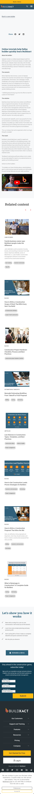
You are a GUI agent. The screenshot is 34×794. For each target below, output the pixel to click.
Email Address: (6, 689)
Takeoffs (7, 267)
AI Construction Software (11, 310)
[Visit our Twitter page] (12, 770)
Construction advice (9, 443)
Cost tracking (8, 262)
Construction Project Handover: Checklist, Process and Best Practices (16, 352)
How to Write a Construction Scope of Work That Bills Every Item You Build (16, 304)
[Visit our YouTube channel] (22, 770)
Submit (23, 696)
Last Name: (5, 684)
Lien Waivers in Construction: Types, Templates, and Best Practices (15, 437)
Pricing (17, 740)
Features (17, 729)
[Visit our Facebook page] (3, 770)
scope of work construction (11, 314)
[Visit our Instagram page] (7, 770)
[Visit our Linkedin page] (26, 770)
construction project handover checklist (14, 358)
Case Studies (9, 237)
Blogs (7, 298)
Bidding (7, 399)
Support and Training (17, 724)
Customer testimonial (19, 262)
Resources (17, 735)
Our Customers (17, 718)
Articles (7, 431)
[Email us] (17, 770)
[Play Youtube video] (17, 182)
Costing (13, 399)
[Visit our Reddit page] (31, 770)
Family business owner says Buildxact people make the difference (15, 243)
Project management (10, 447)
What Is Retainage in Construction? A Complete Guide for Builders (16, 585)
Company (17, 746)
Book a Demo (17, 2)
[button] (31, 6)
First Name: (5, 679)
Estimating (20, 399)
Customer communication (11, 489)
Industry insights (21, 443)
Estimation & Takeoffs (12, 389)
